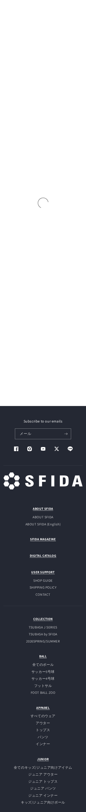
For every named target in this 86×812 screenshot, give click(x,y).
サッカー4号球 (43, 678)
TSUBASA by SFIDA (43, 634)
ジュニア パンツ (43, 788)
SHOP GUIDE (43, 580)
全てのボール (43, 664)
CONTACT (43, 594)
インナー (43, 744)
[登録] (66, 433)
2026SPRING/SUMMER (43, 641)
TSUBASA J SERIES (43, 627)
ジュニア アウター (43, 774)
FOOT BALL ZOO (43, 692)
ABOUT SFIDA (43, 509)
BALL (43, 656)
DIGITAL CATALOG (43, 556)
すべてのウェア (43, 716)
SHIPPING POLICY (43, 587)
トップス (43, 730)
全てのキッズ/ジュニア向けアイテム (43, 767)
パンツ (43, 737)
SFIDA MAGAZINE (43, 539)
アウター (43, 723)
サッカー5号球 (43, 671)
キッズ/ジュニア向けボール (43, 802)
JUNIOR (43, 759)
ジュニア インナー (43, 795)
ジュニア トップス (43, 781)
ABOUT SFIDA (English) (43, 524)
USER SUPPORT (43, 572)
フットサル (43, 685)
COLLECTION (43, 619)
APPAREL (43, 708)
